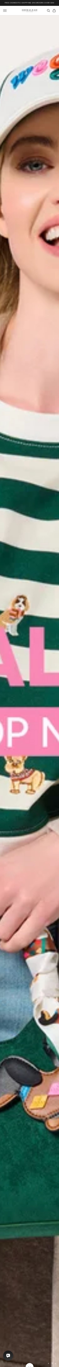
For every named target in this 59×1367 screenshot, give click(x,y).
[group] (29, 691)
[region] (29, 691)
